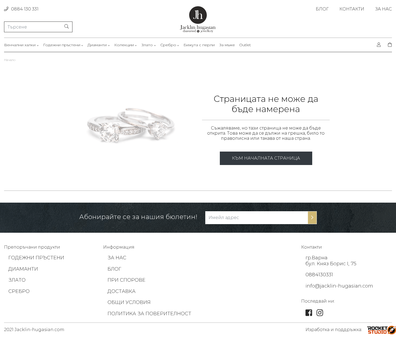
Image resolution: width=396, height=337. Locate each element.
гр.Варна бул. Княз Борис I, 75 (330, 261)
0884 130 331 (25, 9)
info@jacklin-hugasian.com (339, 286)
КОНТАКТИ (351, 9)
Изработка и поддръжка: (333, 329)
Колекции (124, 45)
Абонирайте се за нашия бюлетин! (138, 217)
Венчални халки (20, 45)
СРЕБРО (19, 291)
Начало (9, 60)
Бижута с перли (199, 45)
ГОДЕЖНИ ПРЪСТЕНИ (36, 258)
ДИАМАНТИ (23, 269)
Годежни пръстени (61, 45)
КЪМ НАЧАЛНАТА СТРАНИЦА (266, 158)
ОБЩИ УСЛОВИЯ (129, 302)
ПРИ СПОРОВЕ (126, 280)
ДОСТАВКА (121, 291)
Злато (147, 45)
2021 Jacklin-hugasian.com (34, 329)
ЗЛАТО (17, 280)
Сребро (168, 45)
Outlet (245, 45)
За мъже (227, 45)
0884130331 (319, 275)
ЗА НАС (383, 9)
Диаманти (97, 45)
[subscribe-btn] (312, 217)
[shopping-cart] (388, 45)
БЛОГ (322, 9)
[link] (308, 314)
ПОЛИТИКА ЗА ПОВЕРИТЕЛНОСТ (149, 314)
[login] (379, 45)
